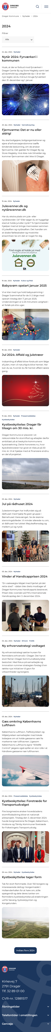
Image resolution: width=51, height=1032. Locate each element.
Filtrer (5, 33)
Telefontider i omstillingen (19, 1015)
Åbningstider (11, 1006)
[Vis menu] (46, 6)
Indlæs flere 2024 (25, 950)
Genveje (7, 1023)
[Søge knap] (37, 6)
